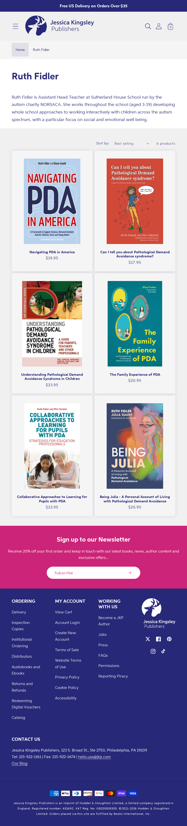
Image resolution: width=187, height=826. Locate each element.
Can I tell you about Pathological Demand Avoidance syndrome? (135, 254)
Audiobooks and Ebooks (26, 670)
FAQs (103, 655)
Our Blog (20, 763)
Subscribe (64, 573)
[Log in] (159, 26)
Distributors (22, 656)
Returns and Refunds (22, 686)
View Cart (63, 612)
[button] (15, 26)
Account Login (67, 622)
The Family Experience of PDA (135, 374)
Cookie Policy (66, 687)
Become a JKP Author (110, 620)
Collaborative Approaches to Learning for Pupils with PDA (52, 499)
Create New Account (65, 635)
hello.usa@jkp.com (94, 756)
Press (103, 645)
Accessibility (65, 698)
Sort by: (103, 143)
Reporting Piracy (113, 676)
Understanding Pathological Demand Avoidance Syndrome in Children (52, 376)
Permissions (108, 665)
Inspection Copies (21, 625)
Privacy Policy (67, 677)
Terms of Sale (67, 650)
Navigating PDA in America (52, 252)
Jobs (102, 634)
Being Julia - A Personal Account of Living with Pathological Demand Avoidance (135, 499)
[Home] (59, 26)
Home (20, 49)
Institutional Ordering (22, 642)
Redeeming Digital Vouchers (26, 703)
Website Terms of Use (68, 663)
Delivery (19, 612)
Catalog (18, 717)
